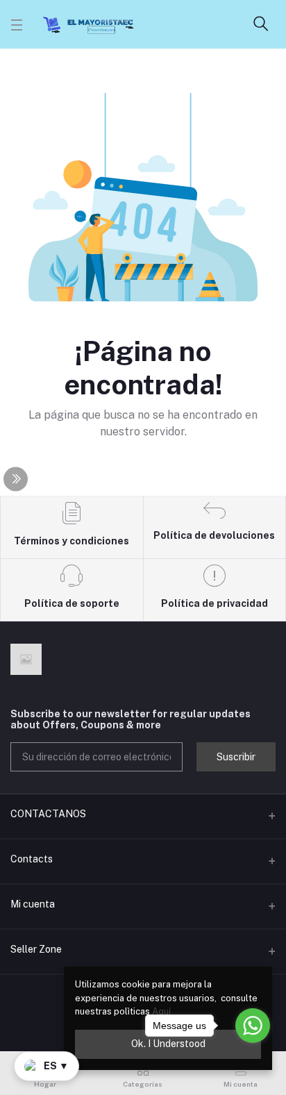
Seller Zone (36, 949)
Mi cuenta (32, 904)
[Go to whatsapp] (252, 1025)
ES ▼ (56, 1065)
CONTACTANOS (48, 813)
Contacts (31, 858)
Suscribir (236, 756)
